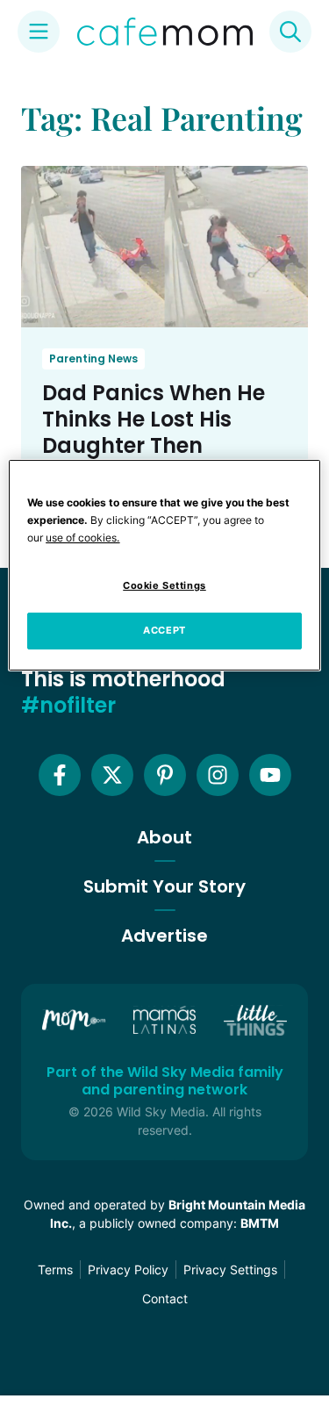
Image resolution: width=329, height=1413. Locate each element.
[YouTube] (270, 775)
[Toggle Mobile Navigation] (39, 32)
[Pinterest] (165, 775)
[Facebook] (60, 775)
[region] (164, 565)
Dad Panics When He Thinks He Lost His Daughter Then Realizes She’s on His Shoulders (153, 445)
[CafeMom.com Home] (165, 32)
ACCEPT (164, 630)
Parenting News (93, 358)
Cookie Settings (164, 585)
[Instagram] (218, 775)
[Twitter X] (112, 775)
